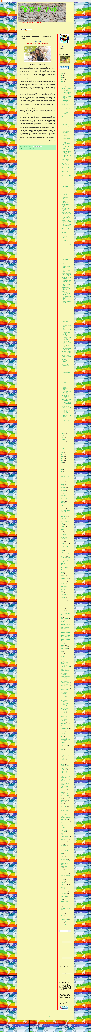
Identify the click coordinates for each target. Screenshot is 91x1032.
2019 (62, 454)
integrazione (63, 726)
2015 (62, 462)
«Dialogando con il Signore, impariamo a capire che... (66, 288)
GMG (62, 653)
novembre (64, 84)
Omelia (62, 803)
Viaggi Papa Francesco (65, 916)
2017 (62, 458)
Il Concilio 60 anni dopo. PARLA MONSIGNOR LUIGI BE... (66, 298)
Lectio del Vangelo (64, 738)
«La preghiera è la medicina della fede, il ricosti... (66, 250)
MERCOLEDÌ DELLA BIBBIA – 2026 (65, 769)
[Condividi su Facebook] (39, 146)
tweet (62, 899)
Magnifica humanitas (65, 761)
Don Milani (63, 583)
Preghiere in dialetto (64, 837)
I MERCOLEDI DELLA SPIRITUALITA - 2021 (65, 666)
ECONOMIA (63, 594)
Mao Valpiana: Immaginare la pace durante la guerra (66, 233)
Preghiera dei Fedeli (64, 836)
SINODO (62, 869)
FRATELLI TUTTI (64, 618)
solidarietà (63, 879)
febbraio (63, 446)
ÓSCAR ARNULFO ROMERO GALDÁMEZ (65, 811)
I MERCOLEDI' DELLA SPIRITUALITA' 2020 (65, 720)
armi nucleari (63, 508)
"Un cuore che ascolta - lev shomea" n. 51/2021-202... (66, 185)
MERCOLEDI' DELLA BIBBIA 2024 (65, 774)
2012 (62, 467)
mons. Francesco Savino (65, 793)
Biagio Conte (63, 526)
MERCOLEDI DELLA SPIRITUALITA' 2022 (65, 772)
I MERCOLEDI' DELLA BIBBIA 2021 (65, 712)
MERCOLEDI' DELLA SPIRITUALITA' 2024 (65, 783)
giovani (62, 642)
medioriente (63, 764)
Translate (28, 30)
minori (62, 792)
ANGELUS (63, 496)
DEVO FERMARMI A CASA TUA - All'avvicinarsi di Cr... (66, 114)
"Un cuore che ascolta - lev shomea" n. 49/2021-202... (66, 338)
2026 (62, 73)
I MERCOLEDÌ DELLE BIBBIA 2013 (65, 698)
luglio (63, 437)
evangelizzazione (64, 603)
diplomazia (63, 569)
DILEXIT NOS (64, 567)
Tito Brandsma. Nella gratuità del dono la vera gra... (66, 123)
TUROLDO (63, 898)
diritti (62, 570)
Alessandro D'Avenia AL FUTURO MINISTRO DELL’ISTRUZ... (66, 274)
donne (62, 591)
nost (61, 798)
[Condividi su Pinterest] (41, 146)
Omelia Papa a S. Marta (65, 808)
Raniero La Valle (64, 841)
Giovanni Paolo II (64, 643)
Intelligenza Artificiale (65, 728)
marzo (63, 444)
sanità (62, 854)
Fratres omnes (63, 623)
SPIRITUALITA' (64, 885)
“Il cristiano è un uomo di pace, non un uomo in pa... (66, 93)
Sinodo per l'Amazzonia (65, 875)
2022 (62, 81)
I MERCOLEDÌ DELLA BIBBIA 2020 (65, 674)
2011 (62, 469)
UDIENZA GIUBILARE (65, 904)
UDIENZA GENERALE (65, 901)
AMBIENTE (63, 492)
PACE (62, 816)
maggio (63, 441)
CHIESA (62, 541)
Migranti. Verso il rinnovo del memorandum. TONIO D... (66, 118)
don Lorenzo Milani (64, 578)
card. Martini (63, 534)
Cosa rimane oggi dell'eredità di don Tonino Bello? (66, 320)
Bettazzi (62, 524)
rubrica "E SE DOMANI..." (66, 850)
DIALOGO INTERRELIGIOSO (64, 564)
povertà (62, 833)
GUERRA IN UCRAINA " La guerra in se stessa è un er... (66, 403)
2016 (62, 460)
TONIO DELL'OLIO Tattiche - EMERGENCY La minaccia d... (66, 334)
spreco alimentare (64, 891)
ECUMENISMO (64, 595)
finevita (62, 611)
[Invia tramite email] (36, 146)
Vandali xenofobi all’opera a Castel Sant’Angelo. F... (65, 426)
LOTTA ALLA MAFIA (65, 755)
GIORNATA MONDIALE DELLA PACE (66, 640)
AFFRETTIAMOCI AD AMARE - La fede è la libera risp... (66, 342)
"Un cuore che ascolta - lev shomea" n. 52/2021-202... (66, 109)
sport (62, 890)
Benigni (62, 523)
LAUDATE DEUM (64, 733)
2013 (62, 466)
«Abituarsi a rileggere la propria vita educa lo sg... (66, 221)
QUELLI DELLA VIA (63, 50)
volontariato (63, 925)
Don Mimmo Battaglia (65, 584)
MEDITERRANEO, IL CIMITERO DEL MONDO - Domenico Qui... (66, 361)
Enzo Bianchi (26, 148)
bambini (62, 520)
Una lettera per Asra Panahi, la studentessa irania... (66, 217)
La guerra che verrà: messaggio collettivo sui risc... (66, 205)
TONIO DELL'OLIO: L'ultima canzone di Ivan (66, 374)
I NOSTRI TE (63, 722)
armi (61, 507)
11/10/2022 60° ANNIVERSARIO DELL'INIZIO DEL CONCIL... (66, 293)
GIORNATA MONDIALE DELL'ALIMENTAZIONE (66, 636)
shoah (62, 867)
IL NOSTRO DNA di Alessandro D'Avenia (66, 135)
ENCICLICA (63, 599)
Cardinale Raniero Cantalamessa (64, 538)
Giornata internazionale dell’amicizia (65, 628)
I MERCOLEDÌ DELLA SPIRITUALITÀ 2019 (65, 690)
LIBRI (62, 749)
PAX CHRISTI (63, 827)
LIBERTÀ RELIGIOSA (65, 747)
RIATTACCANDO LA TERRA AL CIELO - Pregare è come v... (66, 262)
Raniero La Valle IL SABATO (65, 346)
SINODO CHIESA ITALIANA (64, 871)
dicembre (64, 83)
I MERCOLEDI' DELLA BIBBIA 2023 (65, 715)
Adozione (62, 484)
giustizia (62, 650)
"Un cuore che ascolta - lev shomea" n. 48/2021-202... (66, 411)
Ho (61, 659)
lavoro (62, 736)
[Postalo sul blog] (37, 146)
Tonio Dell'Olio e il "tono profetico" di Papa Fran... (66, 316)
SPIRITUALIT (63, 882)
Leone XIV (63, 742)
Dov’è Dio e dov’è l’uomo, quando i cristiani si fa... (65, 193)
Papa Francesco (63, 824)
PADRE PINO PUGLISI (65, 817)
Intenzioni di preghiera (65, 730)
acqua (62, 482)
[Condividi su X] (38, 146)
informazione (63, 725)
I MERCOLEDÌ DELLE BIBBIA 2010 (65, 693)
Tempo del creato (64, 893)
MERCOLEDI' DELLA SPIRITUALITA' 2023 (65, 780)
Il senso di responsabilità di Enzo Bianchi (66, 349)
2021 (62, 450)
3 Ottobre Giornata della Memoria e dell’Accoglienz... (66, 392)
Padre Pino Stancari (64, 819)
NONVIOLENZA (64, 797)
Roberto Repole (64, 849)
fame (62, 607)
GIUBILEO (63, 645)
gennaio (63, 448)
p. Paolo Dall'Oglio (64, 814)
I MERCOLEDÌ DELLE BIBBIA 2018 (65, 709)
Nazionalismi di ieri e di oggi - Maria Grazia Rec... (66, 246)
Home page (37, 151)
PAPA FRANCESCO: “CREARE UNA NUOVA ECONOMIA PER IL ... (66, 143)
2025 (62, 75)
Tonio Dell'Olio (64, 896)
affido (62, 485)
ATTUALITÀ (63, 516)
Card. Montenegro (64, 535)
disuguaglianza (63, 575)
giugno (63, 439)
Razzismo (62, 842)
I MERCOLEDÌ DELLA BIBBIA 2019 (65, 671)
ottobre (63, 86)
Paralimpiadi (63, 825)
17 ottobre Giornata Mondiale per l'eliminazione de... (66, 237)
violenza (62, 922)
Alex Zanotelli (63, 490)
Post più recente (23, 151)
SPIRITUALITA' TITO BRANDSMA (65, 888)
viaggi (62, 915)
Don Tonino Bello (64, 589)
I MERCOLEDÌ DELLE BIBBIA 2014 (65, 701)
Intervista (62, 731)
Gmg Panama (63, 654)
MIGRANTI (63, 789)
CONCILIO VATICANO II (66, 548)
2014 (62, 464)
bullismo (62, 529)
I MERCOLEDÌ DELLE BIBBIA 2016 (65, 707)
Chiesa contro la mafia (65, 543)
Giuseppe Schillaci (64, 648)
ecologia (62, 592)
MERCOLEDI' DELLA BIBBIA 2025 (65, 777)
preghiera (62, 834)
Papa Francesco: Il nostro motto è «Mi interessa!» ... (66, 101)
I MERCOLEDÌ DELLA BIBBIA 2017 (65, 669)
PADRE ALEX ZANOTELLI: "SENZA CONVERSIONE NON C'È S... (65, 387)
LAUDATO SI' (63, 734)
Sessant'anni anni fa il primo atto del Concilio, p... (66, 308)
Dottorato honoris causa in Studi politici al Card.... (66, 266)
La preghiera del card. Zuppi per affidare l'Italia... (66, 382)
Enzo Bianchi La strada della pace (66, 278)
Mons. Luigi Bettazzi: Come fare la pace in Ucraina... (66, 356)
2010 (62, 471)
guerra (62, 657)
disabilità (62, 572)
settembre (64, 433)
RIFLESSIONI (63, 845)
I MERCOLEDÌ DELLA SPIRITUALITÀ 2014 (65, 682)
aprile (63, 442)
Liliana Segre (63, 751)
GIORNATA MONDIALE (66, 630)
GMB (62, 651)
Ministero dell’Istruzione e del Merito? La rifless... (66, 173)
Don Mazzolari (63, 581)
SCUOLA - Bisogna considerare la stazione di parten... (66, 160)
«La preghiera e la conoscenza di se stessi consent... (66, 370)
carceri (62, 532)
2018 (62, 456)
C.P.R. (62, 531)
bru (61, 527)
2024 (62, 77)
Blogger (50, 1016)
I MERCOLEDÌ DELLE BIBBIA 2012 (65, 696)
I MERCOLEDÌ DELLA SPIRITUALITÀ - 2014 (65, 679)
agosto (63, 435)
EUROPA (62, 602)
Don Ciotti (63, 577)
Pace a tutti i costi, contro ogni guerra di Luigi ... (66, 225)
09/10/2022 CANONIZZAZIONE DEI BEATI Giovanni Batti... (66, 324)
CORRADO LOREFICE (65, 557)
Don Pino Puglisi (64, 588)
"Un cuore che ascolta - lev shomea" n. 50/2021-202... (66, 258)
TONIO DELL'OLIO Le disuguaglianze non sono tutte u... (66, 229)
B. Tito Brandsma (64, 518)
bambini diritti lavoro (65, 521)
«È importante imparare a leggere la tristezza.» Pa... (66, 138)
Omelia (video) (63, 804)
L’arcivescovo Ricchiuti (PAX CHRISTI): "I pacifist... (66, 365)
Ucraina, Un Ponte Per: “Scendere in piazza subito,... (66, 312)
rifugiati (62, 847)
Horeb (62, 661)
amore (62, 493)
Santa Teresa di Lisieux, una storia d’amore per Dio (66, 422)
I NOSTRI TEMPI (32, 148)
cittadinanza (63, 544)
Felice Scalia (63, 610)
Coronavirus (63, 556)
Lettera (62, 743)
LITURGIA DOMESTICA (66, 752)
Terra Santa (63, 894)
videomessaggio (64, 921)
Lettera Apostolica (64, 745)
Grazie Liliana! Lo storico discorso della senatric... (66, 284)
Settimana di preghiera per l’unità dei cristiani (66, 859)
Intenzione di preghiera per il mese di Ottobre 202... (66, 352)
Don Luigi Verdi (64, 580)
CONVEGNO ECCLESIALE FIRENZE (66, 553)
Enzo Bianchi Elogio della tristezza (66, 127)
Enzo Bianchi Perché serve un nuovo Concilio (66, 197)
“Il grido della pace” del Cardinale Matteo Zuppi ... (66, 156)
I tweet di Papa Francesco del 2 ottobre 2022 (66, 400)
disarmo (62, 573)
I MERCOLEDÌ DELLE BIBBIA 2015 (65, 704)
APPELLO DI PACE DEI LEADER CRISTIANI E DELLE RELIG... (66, 148)
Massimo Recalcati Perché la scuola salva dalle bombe (66, 270)
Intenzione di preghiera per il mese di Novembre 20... (66, 89)
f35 (61, 605)
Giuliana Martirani (64, 646)
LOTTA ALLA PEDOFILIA (63, 759)
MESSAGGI (63, 784)
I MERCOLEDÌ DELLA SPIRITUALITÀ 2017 (65, 688)
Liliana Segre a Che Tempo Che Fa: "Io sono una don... (66, 169)
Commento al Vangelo (65, 546)
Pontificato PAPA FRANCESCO (64, 831)
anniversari (63, 501)
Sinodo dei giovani (64, 873)
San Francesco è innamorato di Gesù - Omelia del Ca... (66, 378)
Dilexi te (62, 565)
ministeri (62, 790)
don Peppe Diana (64, 586)
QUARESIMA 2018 (64, 839)
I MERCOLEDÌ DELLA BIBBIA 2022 (65, 677)
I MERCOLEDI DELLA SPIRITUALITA (65, 663)
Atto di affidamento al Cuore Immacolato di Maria (66, 514)
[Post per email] (33, 146)
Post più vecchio (52, 151)
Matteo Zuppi (63, 762)
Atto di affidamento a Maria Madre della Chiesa (66, 511)
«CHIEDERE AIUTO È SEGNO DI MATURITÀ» (66, 201)
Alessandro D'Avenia (65, 489)
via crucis (62, 913)
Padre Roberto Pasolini (65, 821)
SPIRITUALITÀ (64, 884)
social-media (63, 877)
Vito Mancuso (63, 924)
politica (62, 828)
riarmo (62, 844)
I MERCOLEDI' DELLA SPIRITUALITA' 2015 (65, 717)
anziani (62, 505)
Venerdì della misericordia (66, 911)
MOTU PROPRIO (64, 795)
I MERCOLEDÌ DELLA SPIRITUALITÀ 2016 (65, 685)
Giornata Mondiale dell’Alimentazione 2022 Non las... (66, 242)
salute (62, 853)
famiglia (62, 608)
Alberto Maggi (63, 487)
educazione (63, 597)
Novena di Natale (64, 800)
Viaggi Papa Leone (64, 919)
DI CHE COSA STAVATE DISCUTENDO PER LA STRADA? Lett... (66, 130)
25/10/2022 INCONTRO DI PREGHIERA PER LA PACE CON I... (66, 152)
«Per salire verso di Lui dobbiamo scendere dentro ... (66, 177)
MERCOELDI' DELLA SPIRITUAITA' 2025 (65, 766)
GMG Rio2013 (63, 656)
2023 (62, 79)
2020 (62, 452)
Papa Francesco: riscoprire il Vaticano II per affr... (66, 430)
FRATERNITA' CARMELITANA (64, 621)
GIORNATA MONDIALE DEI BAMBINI (66, 633)
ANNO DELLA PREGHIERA (64, 503)
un (61, 906)
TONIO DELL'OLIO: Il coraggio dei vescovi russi (66, 209)
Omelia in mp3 (63, 806)
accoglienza (63, 481)
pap (61, 822)
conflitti (62, 550)
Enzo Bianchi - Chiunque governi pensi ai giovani (66, 396)
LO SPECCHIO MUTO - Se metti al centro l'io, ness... (66, 189)
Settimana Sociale (64, 866)
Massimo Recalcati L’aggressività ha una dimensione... (66, 164)
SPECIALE (63, 881)
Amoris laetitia (63, 495)
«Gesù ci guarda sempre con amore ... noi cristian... (66, 97)
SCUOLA (62, 856)
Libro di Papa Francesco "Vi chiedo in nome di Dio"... (66, 213)
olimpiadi (62, 801)
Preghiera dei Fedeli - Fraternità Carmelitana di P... (66, 105)
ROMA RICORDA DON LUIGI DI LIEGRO (66, 281)
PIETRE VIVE (38, 9)
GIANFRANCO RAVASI (65, 624)
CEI (61, 540)
